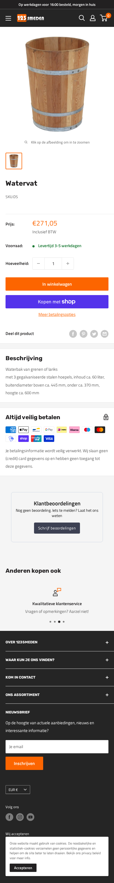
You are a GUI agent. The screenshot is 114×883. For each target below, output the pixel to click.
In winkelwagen (57, 284)
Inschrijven (24, 763)
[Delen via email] (104, 333)
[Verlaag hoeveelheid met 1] (38, 263)
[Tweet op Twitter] (94, 333)
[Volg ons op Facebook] (9, 817)
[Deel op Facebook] (73, 333)
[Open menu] (8, 18)
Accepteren (23, 868)
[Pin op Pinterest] (83, 333)
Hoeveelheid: (17, 263)
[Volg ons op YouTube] (30, 817)
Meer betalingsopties (57, 314)
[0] (103, 18)
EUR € (13, 789)
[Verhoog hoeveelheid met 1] (68, 263)
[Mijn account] (92, 18)
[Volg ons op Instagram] (20, 817)
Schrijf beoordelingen (57, 528)
